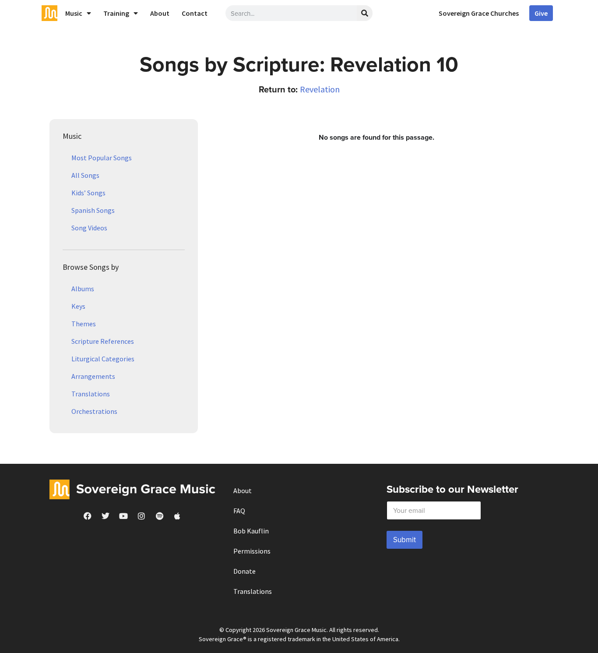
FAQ (239, 510)
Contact (195, 13)
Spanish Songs (93, 210)
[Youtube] (123, 516)
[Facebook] (87, 516)
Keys (78, 306)
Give (541, 13)
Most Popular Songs (101, 157)
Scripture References (102, 341)
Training (116, 13)
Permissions (252, 551)
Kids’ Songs (88, 192)
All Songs (85, 175)
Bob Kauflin (251, 530)
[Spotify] (159, 516)
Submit (404, 539)
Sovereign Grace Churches (479, 13)
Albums (82, 288)
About (159, 13)
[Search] (365, 13)
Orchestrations (94, 411)
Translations (90, 393)
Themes (83, 323)
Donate (244, 571)
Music (73, 13)
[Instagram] (141, 516)
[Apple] (177, 516)
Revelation (320, 89)
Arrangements (93, 376)
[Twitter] (105, 516)
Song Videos (89, 227)
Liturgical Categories (102, 358)
